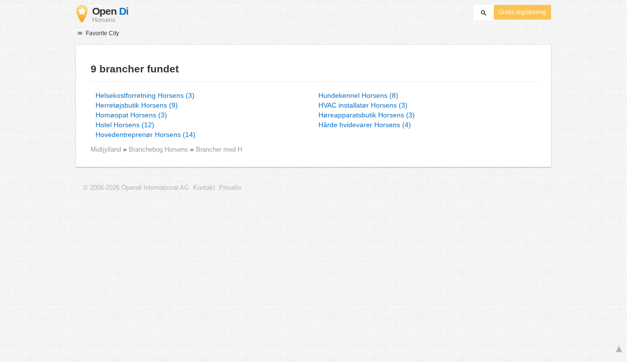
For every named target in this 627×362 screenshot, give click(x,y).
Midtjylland (106, 149)
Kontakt (204, 187)
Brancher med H (219, 149)
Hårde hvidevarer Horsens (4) (364, 125)
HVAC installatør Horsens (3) (363, 105)
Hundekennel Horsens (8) (358, 95)
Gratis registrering (522, 12)
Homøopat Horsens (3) (131, 115)
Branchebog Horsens (159, 149)
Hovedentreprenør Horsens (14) (145, 134)
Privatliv (230, 187)
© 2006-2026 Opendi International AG (136, 187)
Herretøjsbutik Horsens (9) (137, 105)
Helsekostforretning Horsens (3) (145, 95)
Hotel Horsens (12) (125, 125)
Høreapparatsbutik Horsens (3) (366, 115)
